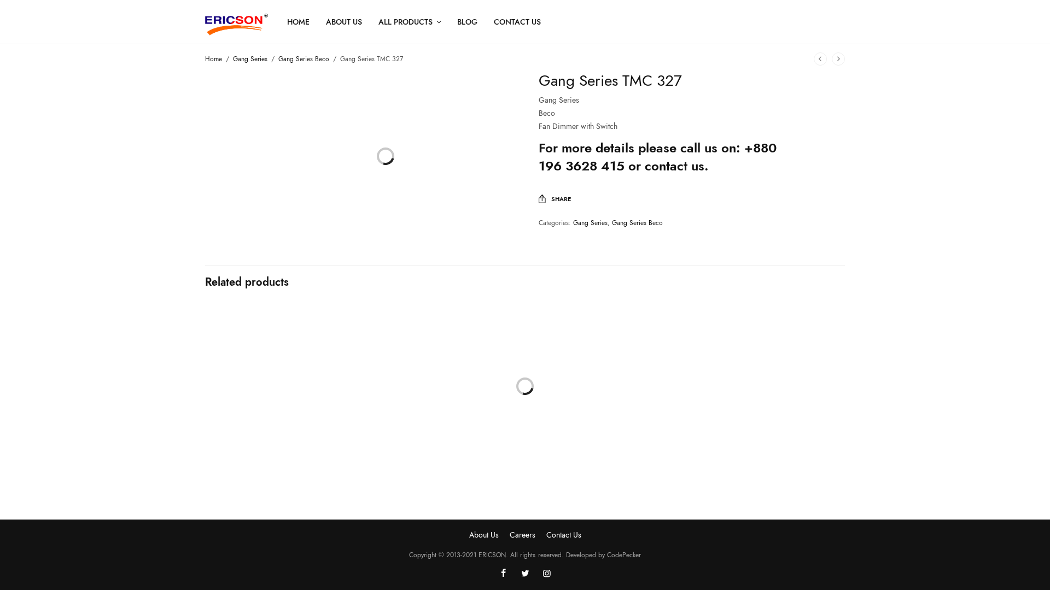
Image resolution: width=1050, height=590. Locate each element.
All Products (405, 21)
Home (298, 21)
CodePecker (624, 555)
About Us (344, 21)
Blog (467, 21)
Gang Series (250, 59)
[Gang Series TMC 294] (771, 378)
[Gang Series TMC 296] (279, 378)
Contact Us (517, 21)
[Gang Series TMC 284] (443, 378)
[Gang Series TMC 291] (607, 378)
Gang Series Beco (303, 59)
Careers (522, 535)
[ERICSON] (236, 25)
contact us (674, 165)
